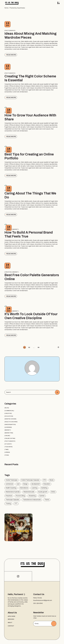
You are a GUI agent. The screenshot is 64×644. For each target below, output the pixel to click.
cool (18, 484)
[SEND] (53, 623)
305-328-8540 (38, 603)
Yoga (6, 455)
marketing (9, 433)
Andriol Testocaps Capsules (30, 480)
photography (10, 30)
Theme (47, 500)
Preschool (9, 496)
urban (7, 452)
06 (38, 347)
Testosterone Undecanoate (32, 500)
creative (8, 272)
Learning (8, 427)
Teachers (8, 446)
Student (8, 444)
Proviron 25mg (20, 496)
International (24, 488)
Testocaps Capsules (12, 500)
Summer (42, 496)
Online (7, 435)
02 (29, 347)
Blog (6, 407)
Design (25, 484)
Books (52, 480)
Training (8, 504)
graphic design (10, 419)
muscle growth (42, 492)
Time (6, 449)
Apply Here (11, 616)
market (15, 229)
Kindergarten (10, 424)
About (10, 622)
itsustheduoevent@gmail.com (42, 600)
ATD (44, 480)
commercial (9, 410)
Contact (11, 626)
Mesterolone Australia (13, 492)
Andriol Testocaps (11, 480)
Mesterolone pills (29, 492)
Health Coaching (11, 421)
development (35, 484)
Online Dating (10, 438)
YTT (16, 504)
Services (11, 619)
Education (9, 416)
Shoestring (32, 496)
